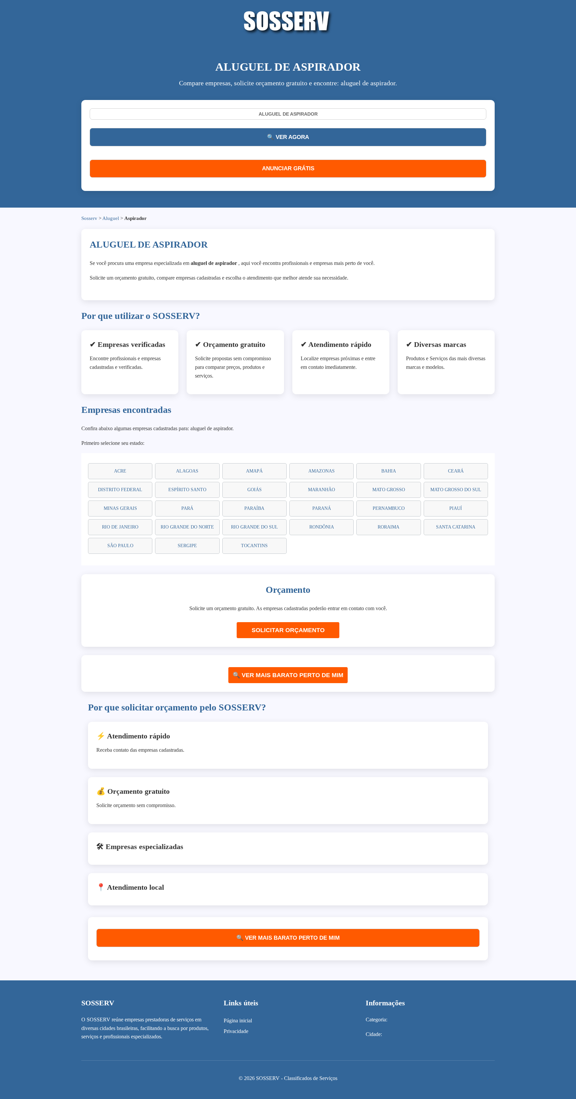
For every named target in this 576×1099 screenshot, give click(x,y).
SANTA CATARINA (455, 527)
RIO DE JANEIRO (120, 527)
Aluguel (110, 218)
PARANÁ (321, 508)
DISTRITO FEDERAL (120, 489)
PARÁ (187, 508)
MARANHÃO (321, 489)
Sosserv (89, 218)
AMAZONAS (321, 471)
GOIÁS (254, 489)
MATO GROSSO (388, 489)
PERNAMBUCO (389, 508)
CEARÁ (456, 471)
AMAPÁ (254, 471)
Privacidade (236, 1031)
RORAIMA (388, 527)
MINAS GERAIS (120, 508)
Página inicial (238, 1020)
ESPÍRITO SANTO (187, 489)
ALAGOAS (187, 471)
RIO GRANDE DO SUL (254, 527)
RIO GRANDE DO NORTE (187, 527)
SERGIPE (187, 545)
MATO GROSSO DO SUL (455, 489)
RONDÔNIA (321, 527)
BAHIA (388, 471)
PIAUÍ (455, 508)
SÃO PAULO (120, 545)
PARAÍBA (254, 508)
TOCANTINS (254, 545)
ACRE (120, 471)
